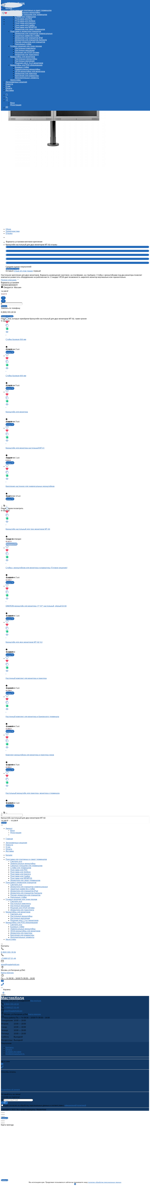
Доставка (10, 90)
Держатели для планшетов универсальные (33, 34)
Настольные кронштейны (26, 59)
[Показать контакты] (7, 98)
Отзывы (9, 233)
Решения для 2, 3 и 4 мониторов (29, 63)
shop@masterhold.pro (10, 964)
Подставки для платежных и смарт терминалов (31, 10)
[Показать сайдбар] (7, 107)
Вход (12, 103)
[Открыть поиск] (7, 95)
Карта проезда (7, 972)
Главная (9, 839)
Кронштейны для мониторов (22, 57)
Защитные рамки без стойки (27, 36)
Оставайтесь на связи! (11, 1094)
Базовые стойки (22, 67)
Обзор (8, 229)
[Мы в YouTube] (2, 982)
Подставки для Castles (25, 25)
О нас (8, 86)
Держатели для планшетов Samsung (31, 40)
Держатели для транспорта (27, 55)
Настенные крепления (25, 50)
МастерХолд (35, 1001)
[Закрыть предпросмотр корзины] (2, 987)
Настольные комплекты (25, 48)
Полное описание (9, 280)
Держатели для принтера (26, 74)
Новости (9, 84)
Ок (75, 1184)
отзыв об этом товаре (23, 271)
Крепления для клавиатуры (27, 76)
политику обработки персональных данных (104, 1182)
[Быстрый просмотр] (77, 334)
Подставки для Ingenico (25, 23)
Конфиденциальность (15, 1054)
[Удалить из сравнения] (7, 329)
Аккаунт (9, 828)
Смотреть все (16, 861)
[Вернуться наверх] (3, 995)
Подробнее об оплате (10, 1090)
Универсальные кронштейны (27, 12)
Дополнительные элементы (27, 78)
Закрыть (4, 1118)
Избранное (13, 19)
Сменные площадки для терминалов (31, 15)
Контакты (10, 1048)
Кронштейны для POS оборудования (26, 65)
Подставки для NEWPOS (26, 27)
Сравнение (13, 22)
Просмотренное (15, 24)
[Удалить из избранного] (7, 323)
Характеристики (13, 231)
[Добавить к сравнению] (7, 326)
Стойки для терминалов (25, 17)
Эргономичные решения (16, 82)
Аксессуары (15, 80)
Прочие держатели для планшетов (30, 42)
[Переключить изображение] (6, 178)
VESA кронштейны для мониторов (30, 71)
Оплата (9, 88)
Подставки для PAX (23, 19)
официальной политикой (75, 1105)
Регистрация (15, 105)
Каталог (9, 855)
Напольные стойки (23, 44)
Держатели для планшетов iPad (29, 38)
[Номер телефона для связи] (2, 985)
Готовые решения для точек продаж (26, 46)
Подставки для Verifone (25, 21)
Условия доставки (13, 1052)
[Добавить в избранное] (7, 320)
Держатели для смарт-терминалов (30, 29)
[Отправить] (4, 1102)
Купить (4, 823)
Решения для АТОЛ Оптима (27, 52)
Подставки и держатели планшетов (25, 31)
